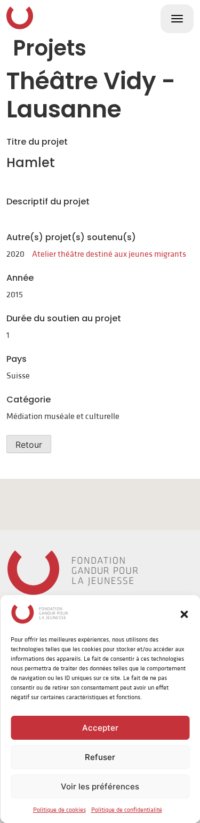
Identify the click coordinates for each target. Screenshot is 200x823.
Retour (28, 444)
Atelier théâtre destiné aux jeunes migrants (109, 254)
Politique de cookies (59, 810)
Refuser (100, 757)
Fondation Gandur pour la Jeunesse (19, 17)
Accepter (100, 728)
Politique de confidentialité (126, 810)
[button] (184, 613)
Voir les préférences (100, 786)
